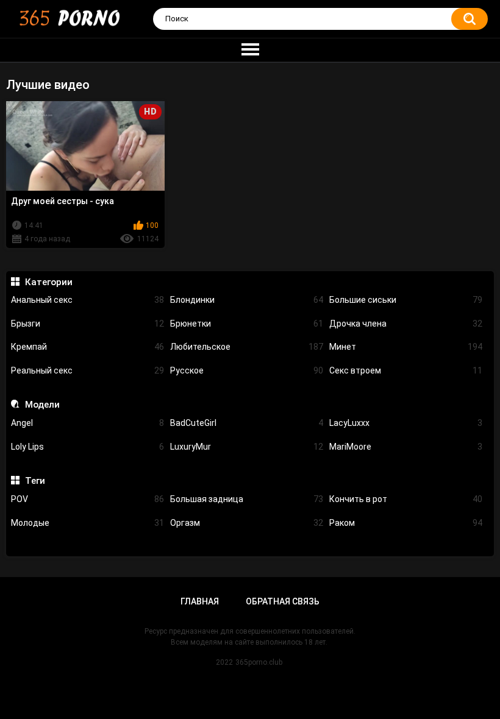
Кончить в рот (405, 499)
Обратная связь (283, 601)
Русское (246, 370)
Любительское (246, 347)
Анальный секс (87, 300)
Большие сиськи (405, 300)
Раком (405, 523)
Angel (87, 423)
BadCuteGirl (246, 423)
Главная (199, 601)
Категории (48, 282)
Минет (405, 347)
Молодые (87, 523)
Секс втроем (405, 370)
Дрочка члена (405, 323)
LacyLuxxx (405, 423)
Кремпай (87, 347)
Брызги (87, 323)
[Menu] (250, 50)
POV (87, 499)
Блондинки (246, 300)
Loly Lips (87, 447)
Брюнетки (246, 323)
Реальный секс (87, 370)
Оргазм (246, 523)
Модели (42, 404)
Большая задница (246, 499)
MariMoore (405, 447)
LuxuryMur (246, 447)
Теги (35, 480)
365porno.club (258, 662)
